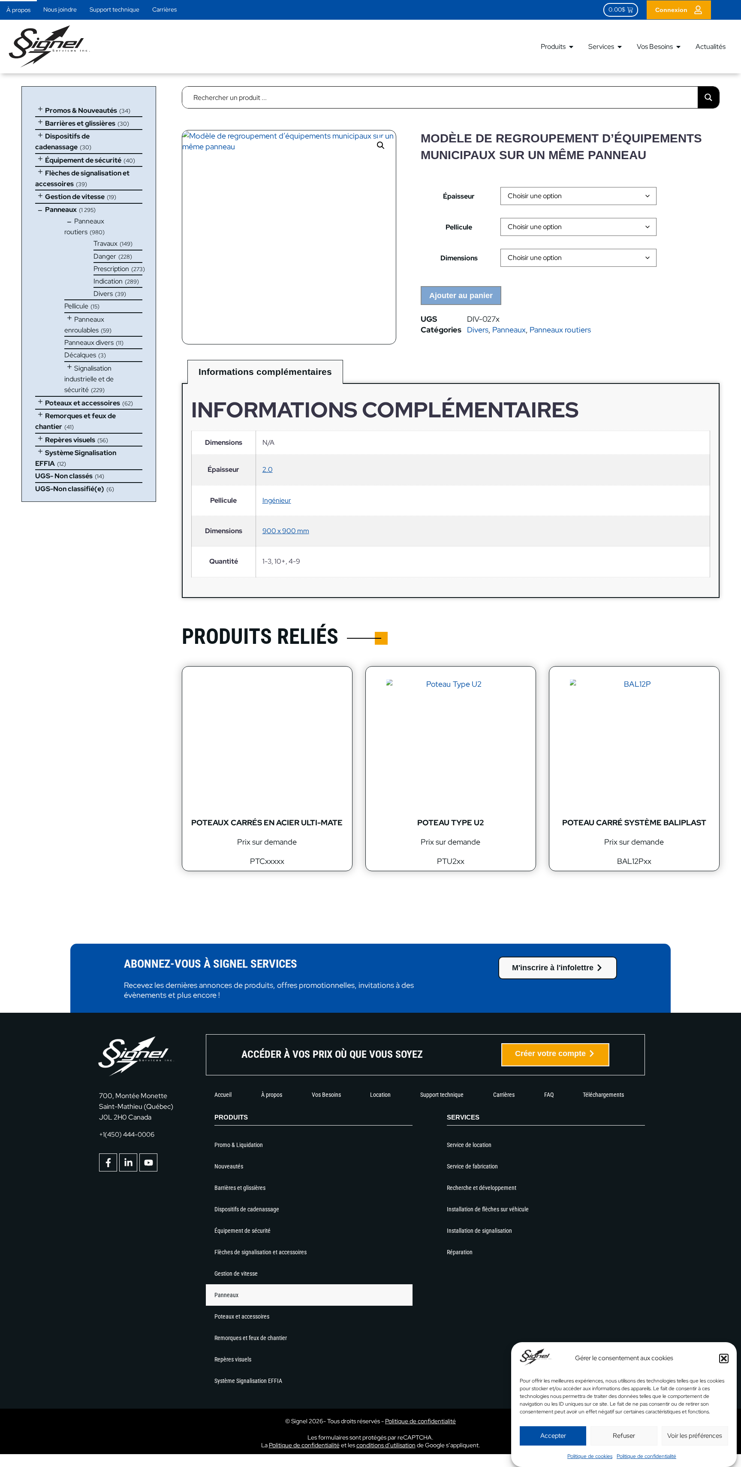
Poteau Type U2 (450, 822)
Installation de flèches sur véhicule (488, 1209)
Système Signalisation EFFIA (248, 1380)
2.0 (267, 469)
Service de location (469, 1144)
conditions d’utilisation (386, 1445)
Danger (104, 256)
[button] (724, 1358)
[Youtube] (148, 1162)
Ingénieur (276, 500)
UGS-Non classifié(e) (69, 488)
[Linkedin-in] (128, 1162)
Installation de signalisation (479, 1230)
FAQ (549, 1094)
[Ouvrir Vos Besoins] (678, 47)
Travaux (105, 243)
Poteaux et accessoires (82, 403)
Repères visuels (70, 439)
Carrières (164, 9)
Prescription (111, 268)
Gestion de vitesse (75, 196)
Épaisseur (459, 196)
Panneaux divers (89, 342)
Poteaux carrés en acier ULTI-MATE (267, 822)
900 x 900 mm (285, 530)
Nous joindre (60, 9)
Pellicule (76, 306)
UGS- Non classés (64, 475)
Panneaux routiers (560, 330)
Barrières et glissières (80, 123)
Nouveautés (228, 1166)
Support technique (114, 9)
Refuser (624, 1435)
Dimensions (459, 258)
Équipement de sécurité (83, 160)
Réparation (460, 1252)
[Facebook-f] (108, 1162)
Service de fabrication (472, 1166)
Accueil (223, 1094)
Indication (108, 281)
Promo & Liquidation (238, 1144)
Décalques (80, 354)
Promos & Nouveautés (81, 110)
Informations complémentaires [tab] (265, 372)
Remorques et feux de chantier (250, 1337)
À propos (18, 10)
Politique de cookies (589, 1456)
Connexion (671, 9)
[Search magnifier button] (708, 97)
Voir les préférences (694, 1435)
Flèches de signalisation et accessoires (260, 1252)
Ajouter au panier (461, 295)
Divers (103, 293)
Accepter (553, 1435)
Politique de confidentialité (646, 1456)
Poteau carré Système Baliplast (634, 822)
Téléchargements (603, 1094)
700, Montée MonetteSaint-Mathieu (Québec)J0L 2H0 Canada (136, 1106)
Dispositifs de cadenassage (246, 1209)
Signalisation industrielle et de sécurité (89, 379)
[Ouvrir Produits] (571, 47)
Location (380, 1094)
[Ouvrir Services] (619, 47)
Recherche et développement (481, 1187)
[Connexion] (698, 10)
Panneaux (61, 209)
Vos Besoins (326, 1094)
